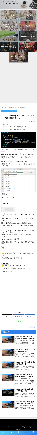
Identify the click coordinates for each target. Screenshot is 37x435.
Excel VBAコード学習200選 (9, 111)
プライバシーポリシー (27, 427)
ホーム (9, 427)
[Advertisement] (18, 82)
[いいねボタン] (3, 248)
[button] (33, 297)
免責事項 (18, 429)
